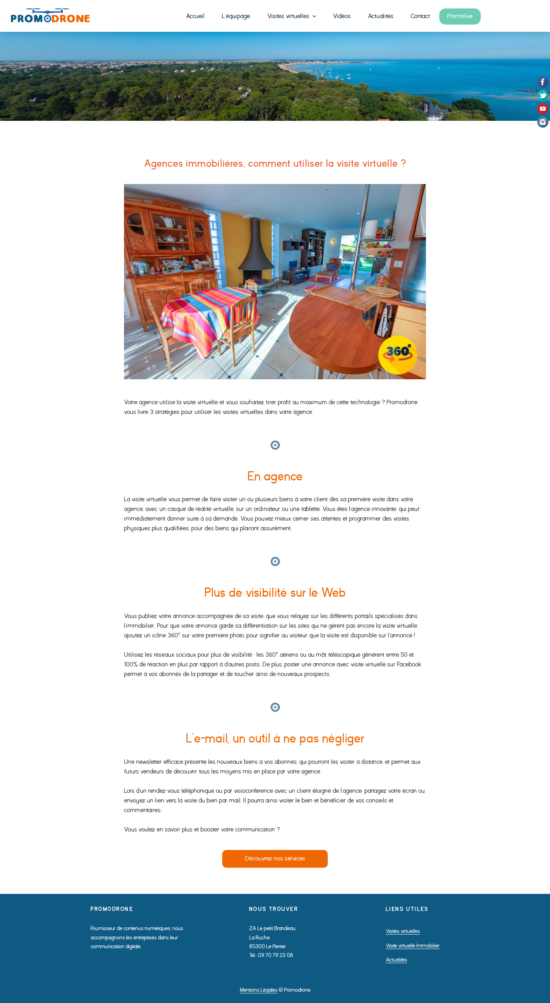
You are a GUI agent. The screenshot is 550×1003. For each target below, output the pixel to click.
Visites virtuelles (288, 16)
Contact (420, 16)
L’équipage (236, 16)
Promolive (460, 16)
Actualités (380, 16)
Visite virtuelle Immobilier (413, 945)
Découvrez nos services (275, 858)
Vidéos (342, 16)
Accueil (195, 16)
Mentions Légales (258, 989)
